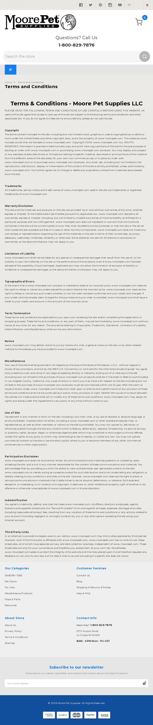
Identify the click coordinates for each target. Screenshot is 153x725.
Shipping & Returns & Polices (93, 587)
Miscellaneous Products (18, 593)
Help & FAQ (83, 593)
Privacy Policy (13, 631)
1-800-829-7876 (76, 45)
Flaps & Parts (12, 599)
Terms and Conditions (31, 82)
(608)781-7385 (13, 575)
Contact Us (83, 575)
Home (8, 82)
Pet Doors (11, 581)
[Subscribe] (144, 683)
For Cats (10, 587)
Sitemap (10, 642)
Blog (79, 581)
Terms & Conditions (16, 637)
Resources (11, 605)
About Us (10, 625)
